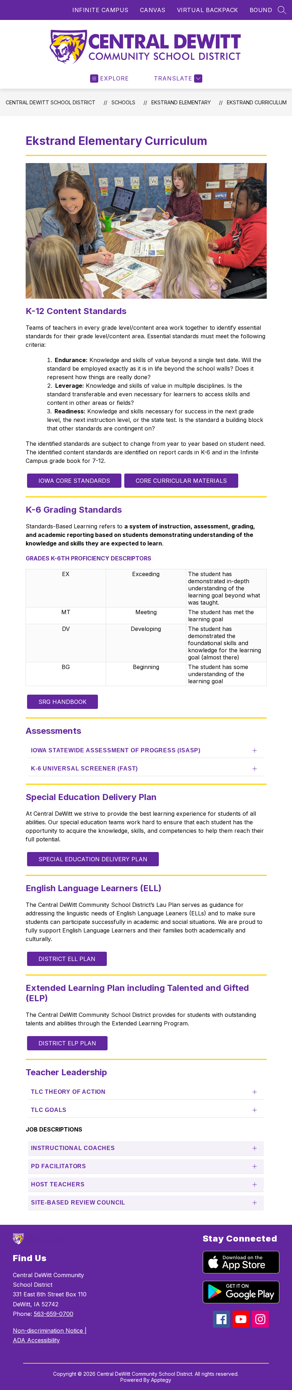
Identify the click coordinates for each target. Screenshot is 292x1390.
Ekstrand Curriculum (257, 102)
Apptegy (161, 1380)
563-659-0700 (53, 1313)
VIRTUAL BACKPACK (207, 10)
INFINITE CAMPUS (100, 10)
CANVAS (153, 10)
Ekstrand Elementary (181, 102)
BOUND (261, 10)
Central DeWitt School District (50, 102)
